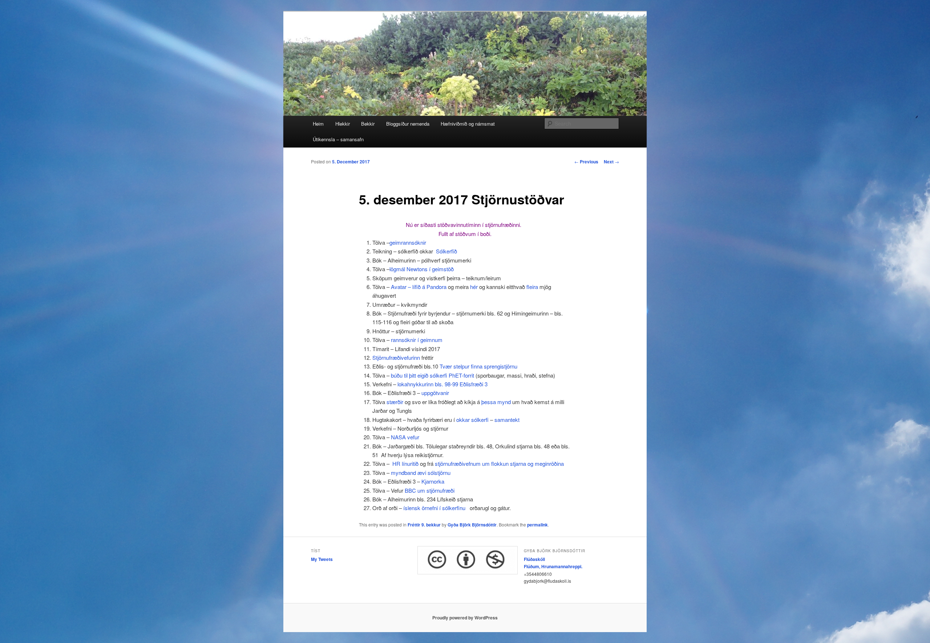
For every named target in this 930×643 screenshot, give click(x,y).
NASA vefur (405, 437)
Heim (318, 123)
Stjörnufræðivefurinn (396, 357)
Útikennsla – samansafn (338, 139)
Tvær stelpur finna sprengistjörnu (478, 366)
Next (611, 161)
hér (474, 286)
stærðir (396, 402)
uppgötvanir (435, 392)
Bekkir (368, 123)
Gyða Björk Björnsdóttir (472, 524)
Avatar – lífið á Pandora (418, 286)
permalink (537, 524)
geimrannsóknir (407, 242)
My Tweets (322, 559)
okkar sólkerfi (472, 419)
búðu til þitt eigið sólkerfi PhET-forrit (432, 375)
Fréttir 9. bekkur (424, 524)
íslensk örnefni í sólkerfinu (434, 508)
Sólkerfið (446, 251)
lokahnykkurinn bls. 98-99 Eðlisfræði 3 (442, 384)
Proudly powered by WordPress (465, 617)
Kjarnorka (432, 481)
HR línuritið (405, 463)
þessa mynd (496, 402)
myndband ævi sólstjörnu (420, 472)
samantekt (506, 419)
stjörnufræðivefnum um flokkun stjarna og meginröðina (499, 463)
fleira (531, 286)
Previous (586, 161)
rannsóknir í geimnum (415, 339)
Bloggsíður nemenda (407, 123)
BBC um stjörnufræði (429, 490)
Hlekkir (342, 123)
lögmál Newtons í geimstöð (421, 269)
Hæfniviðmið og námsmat (468, 123)
